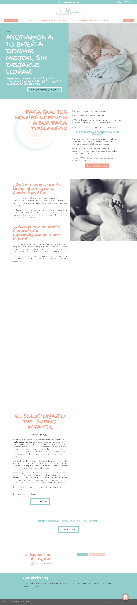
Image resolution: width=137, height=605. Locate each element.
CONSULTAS (68, 288)
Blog (96, 21)
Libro (73, 21)
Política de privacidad (117, 602)
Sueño (52, 21)
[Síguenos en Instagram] (118, 2)
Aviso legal (107, 602)
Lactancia (62, 21)
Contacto (105, 21)
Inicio (30, 21)
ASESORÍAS (23, 288)
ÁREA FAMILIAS (130, 2)
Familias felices (85, 21)
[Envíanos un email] (120, 2)
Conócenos (42, 21)
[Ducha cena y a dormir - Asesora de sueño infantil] (68, 11)
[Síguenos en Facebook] (116, 2)
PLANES (114, 288)
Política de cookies (130, 602)
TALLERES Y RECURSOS (68, 385)
